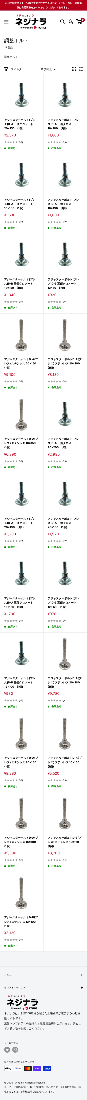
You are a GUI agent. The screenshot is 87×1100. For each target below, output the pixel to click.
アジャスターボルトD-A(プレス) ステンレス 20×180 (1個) (65, 682)
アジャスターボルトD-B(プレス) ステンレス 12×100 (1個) (21, 921)
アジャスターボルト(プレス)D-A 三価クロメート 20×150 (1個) (19, 124)
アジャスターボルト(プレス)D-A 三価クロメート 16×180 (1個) (63, 124)
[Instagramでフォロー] (15, 1050)
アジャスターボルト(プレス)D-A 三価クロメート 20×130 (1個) (19, 523)
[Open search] (62, 21)
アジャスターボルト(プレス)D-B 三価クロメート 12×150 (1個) (19, 283)
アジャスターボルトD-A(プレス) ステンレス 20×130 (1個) (21, 762)
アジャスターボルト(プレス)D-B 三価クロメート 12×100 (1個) (19, 682)
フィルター (17, 69)
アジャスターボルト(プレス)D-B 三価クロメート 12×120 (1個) (63, 602)
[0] (79, 21)
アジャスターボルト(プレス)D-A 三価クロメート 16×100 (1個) (19, 204)
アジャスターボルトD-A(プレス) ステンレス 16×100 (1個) (21, 842)
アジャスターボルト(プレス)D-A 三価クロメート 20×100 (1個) (63, 523)
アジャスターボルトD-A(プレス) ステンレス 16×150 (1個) (21, 443)
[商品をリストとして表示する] (81, 69)
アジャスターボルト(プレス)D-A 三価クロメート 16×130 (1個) (63, 204)
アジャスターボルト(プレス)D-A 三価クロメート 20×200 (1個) (63, 443)
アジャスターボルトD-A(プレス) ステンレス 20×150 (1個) (21, 363)
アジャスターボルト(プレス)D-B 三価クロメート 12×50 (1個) (63, 283)
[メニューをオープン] (6, 21)
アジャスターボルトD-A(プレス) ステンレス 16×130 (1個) (65, 762)
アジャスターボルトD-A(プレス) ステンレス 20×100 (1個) (65, 363)
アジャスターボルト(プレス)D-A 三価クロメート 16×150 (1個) (19, 602)
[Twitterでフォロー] (7, 1050)
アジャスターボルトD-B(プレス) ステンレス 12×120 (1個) (65, 842)
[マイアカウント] (71, 21)
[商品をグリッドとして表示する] (74, 69)
